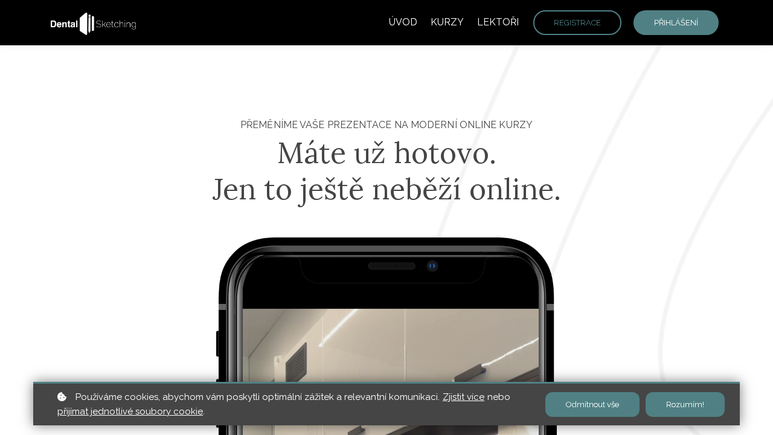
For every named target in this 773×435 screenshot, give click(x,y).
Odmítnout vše (592, 404)
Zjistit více (463, 397)
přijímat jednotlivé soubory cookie (130, 411)
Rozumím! (685, 404)
